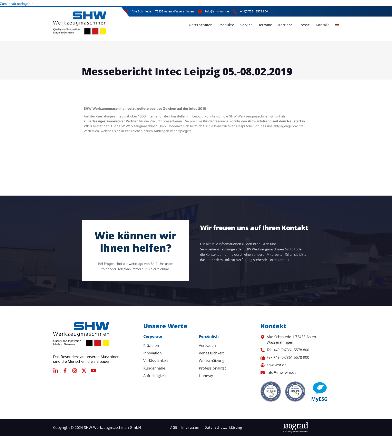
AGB (173, 427)
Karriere (285, 25)
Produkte (226, 25)
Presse (304, 25)
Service (246, 25)
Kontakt (322, 25)
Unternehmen (201, 25)
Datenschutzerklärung (223, 427)
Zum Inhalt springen (15, 4)
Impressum (190, 427)
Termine (265, 25)
